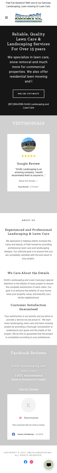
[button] (4, 18)
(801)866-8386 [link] (16, 104)
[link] (28, 17)
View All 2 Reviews (28, 389)
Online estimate (28, 94)
